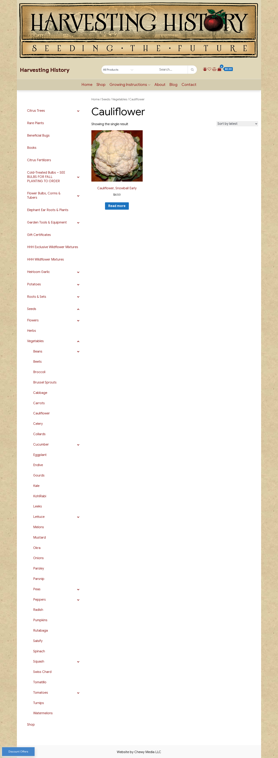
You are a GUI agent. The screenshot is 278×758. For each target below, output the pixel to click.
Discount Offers (18, 751)
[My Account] (205, 69)
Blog (173, 84)
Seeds (106, 99)
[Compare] (214, 69)
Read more (117, 206)
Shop (100, 84)
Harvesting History (44, 70)
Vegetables (119, 99)
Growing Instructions (128, 84)
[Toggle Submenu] (78, 111)
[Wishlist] (209, 69)
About (159, 84)
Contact (189, 84)
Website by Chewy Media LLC (139, 752)
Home (87, 84)
